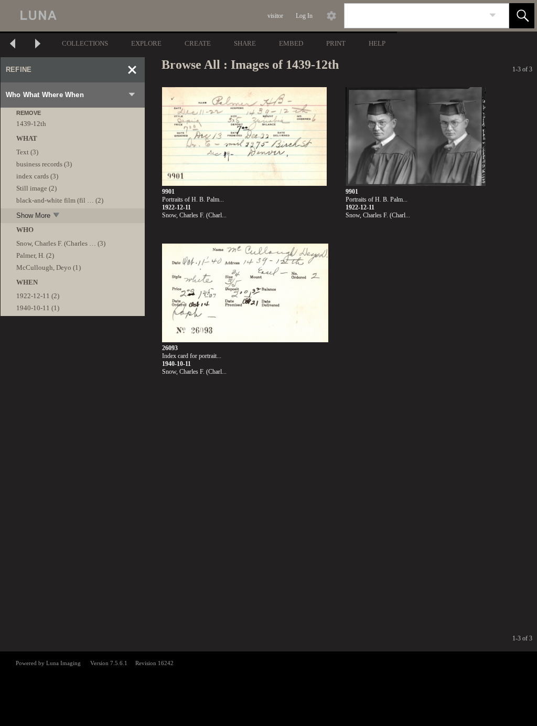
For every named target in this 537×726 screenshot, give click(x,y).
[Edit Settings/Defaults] (331, 15)
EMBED (291, 43)
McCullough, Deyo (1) (48, 267)
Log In (304, 15)
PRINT (336, 43)
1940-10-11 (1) (37, 308)
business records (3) (44, 164)
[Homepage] (197, 15)
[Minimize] (132, 69)
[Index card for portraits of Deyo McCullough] (245, 293)
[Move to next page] (37, 44)
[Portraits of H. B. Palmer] (244, 136)
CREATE (198, 43)
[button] (521, 15)
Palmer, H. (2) (35, 255)
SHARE (245, 43)
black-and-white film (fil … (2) (59, 200)
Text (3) (27, 152)
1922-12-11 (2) (37, 296)
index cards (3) (37, 176)
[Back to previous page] (12, 44)
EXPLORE (146, 43)
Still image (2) (36, 188)
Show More (33, 215)
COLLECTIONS (85, 43)
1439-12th (31, 124)
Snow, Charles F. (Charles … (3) (60, 243)
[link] (493, 15)
